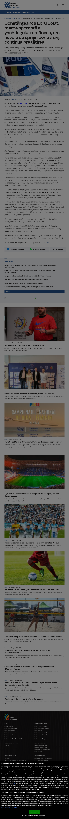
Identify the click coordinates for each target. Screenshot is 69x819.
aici (15, 783)
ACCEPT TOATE (34, 812)
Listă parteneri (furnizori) (9, 807)
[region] (34, 790)
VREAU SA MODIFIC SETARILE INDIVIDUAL (34, 815)
